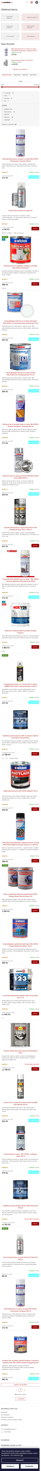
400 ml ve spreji (18, 233)
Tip (6, 101)
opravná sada (14, 758)
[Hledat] (27, 2)
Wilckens (8, 117)
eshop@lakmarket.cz (10, 1429)
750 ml (4, 288)
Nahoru (21, 1399)
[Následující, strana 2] (20, 1390)
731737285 (7, 1432)
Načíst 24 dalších (20, 1385)
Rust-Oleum (9, 112)
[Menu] (37, 2)
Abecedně (33, 74)
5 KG (3, 651)
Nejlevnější (17, 74)
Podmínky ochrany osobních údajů (11, 1419)
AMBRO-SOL (9, 109)
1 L (3, 758)
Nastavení (19, 1460)
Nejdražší (25, 74)
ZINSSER (8, 120)
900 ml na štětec (7, 233)
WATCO (8, 114)
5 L (7, 758)
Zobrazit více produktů (19, 69)
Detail (35, 228)
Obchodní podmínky (7, 1417)
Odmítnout (10, 1466)
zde (21, 1455)
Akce (7, 95)
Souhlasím (29, 1466)
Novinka (8, 98)
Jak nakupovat (5, 1415)
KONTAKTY (4, 1412)
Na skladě (9, 93)
